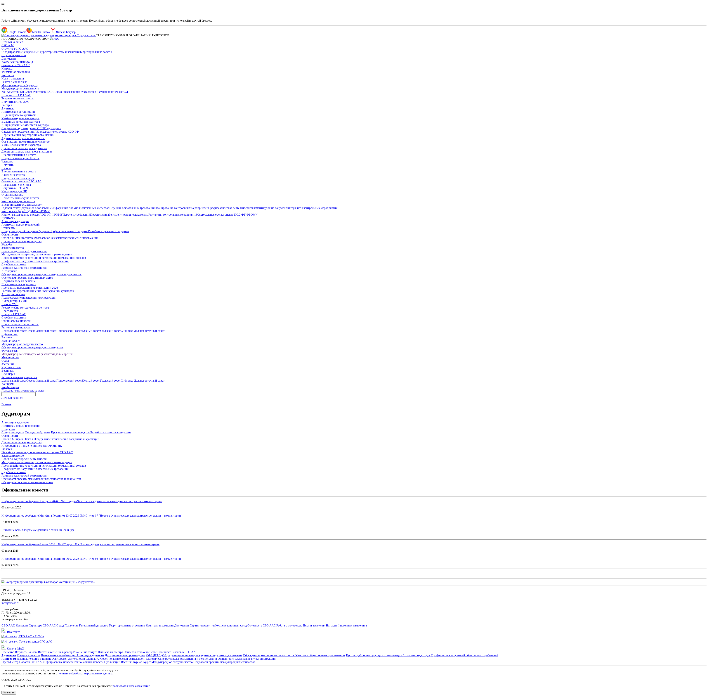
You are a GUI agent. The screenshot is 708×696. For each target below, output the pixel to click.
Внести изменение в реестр (18, 171)
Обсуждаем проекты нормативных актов (27, 277)
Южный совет (91, 330)
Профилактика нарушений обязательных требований (35, 261)
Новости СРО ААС (13, 314)
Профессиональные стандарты (69, 231)
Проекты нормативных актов (20, 324)
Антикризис (9, 271)
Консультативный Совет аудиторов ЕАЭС (28, 91)
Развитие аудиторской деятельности (24, 267)
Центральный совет (13, 330)
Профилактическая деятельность (228, 208)
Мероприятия (10, 357)
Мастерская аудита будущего (19, 85)
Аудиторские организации (18, 111)
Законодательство (12, 247)
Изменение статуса (13, 174)
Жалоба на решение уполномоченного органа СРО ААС (37, 452)
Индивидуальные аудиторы (18, 115)
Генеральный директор (37, 51)
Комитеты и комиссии (66, 51)
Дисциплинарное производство (21, 241)
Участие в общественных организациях (320, 655)
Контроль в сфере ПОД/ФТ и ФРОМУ (25, 211)
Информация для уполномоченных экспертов (80, 208)
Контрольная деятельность (18, 201)
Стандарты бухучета (37, 231)
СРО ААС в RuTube (31, 636)
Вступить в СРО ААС (15, 101)
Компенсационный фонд (17, 61)
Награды (7, 68)
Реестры (6, 105)
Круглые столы (11, 367)
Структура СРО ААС (14, 48)
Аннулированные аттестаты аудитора (25, 125)
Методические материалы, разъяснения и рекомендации (36, 254)
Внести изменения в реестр (55, 652)
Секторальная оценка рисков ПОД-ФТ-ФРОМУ (227, 214)
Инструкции (268, 658)
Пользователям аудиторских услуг (23, 390)
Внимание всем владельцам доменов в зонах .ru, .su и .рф (37, 529)
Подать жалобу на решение (18, 281)
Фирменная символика (15, 71)
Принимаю (9, 692)
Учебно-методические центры (20, 118)
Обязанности (9, 234)
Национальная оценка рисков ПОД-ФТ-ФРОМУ (32, 214)
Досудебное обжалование (36, 208)
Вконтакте (13, 631)
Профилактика (99, 214)
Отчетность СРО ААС (15, 65)
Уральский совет (110, 330)
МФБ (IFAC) (120, 91)
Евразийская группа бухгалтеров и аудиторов (83, 91)
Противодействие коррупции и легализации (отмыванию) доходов (43, 257)
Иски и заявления (12, 78)
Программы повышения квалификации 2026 (29, 287)
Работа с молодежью (14, 81)
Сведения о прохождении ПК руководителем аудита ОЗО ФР (40, 131)
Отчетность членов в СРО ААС (21, 181)
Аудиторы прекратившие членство (23, 138)
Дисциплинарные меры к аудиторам (24, 148)
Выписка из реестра (110, 652)
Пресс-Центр (9, 310)
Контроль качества (28, 655)
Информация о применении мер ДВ (24, 445)
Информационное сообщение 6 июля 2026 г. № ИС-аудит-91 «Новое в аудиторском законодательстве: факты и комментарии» (80, 544)
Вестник (6, 337)
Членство (7, 161)
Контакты (7, 75)
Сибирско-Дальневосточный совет (142, 330)
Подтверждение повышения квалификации (28, 297)
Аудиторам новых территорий (20, 224)
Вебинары (7, 370)
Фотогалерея (9, 350)
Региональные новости (16, 327)
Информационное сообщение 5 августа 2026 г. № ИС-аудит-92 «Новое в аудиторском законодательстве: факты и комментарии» (81, 501)
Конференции (10, 387)
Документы (8, 58)
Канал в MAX (15, 648)
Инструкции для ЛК (14, 191)
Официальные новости (16, 320)
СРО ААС (7, 45)
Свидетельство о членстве (17, 178)
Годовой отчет (10, 208)
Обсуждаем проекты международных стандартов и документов (41, 274)
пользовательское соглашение (131, 686)
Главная (6, 404)
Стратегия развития (13, 55)
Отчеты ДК (55, 445)
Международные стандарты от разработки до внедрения (36, 354)
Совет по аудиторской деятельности (24, 251)
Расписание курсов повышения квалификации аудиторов (37, 290)
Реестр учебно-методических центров (25, 307)
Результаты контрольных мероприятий (313, 208)
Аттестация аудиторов (15, 221)
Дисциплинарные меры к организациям (26, 151)
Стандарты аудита (12, 231)
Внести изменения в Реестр (18, 154)
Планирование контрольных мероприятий (181, 208)
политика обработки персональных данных (85, 673)
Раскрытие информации (82, 237)
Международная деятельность (20, 88)
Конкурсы (7, 383)
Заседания (7, 364)
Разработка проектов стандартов (108, 231)
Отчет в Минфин (12, 237)
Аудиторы (7, 108)
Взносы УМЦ (10, 304)
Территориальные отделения (127, 625)
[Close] (2, 4)
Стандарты (8, 227)
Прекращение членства (16, 184)
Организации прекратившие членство (25, 141)
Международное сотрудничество (22, 344)
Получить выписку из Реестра (20, 158)
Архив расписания (13, 294)
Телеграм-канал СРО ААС (35, 641)
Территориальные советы (96, 51)
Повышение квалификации (18, 284)
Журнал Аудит (10, 340)
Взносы (6, 168)
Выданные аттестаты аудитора (20, 121)
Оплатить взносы (12, 194)
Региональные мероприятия (19, 377)
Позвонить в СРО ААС (16, 95)
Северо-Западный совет (41, 330)
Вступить (7, 164)
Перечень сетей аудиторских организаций (27, 134)
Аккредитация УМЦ (14, 300)
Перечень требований (76, 214)
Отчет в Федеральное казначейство (45, 237)
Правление (16, 51)
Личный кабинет (12, 42)
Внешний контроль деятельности (22, 204)
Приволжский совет (69, 330)
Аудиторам (8, 217)
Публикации (9, 334)
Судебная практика (13, 264)
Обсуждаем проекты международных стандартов (32, 347)
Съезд (5, 51)
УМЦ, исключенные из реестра (21, 144)
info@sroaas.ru (10, 603)
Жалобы (6, 244)
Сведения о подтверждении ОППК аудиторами (31, 128)
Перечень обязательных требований (132, 208)
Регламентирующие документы (269, 208)
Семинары (8, 373)
